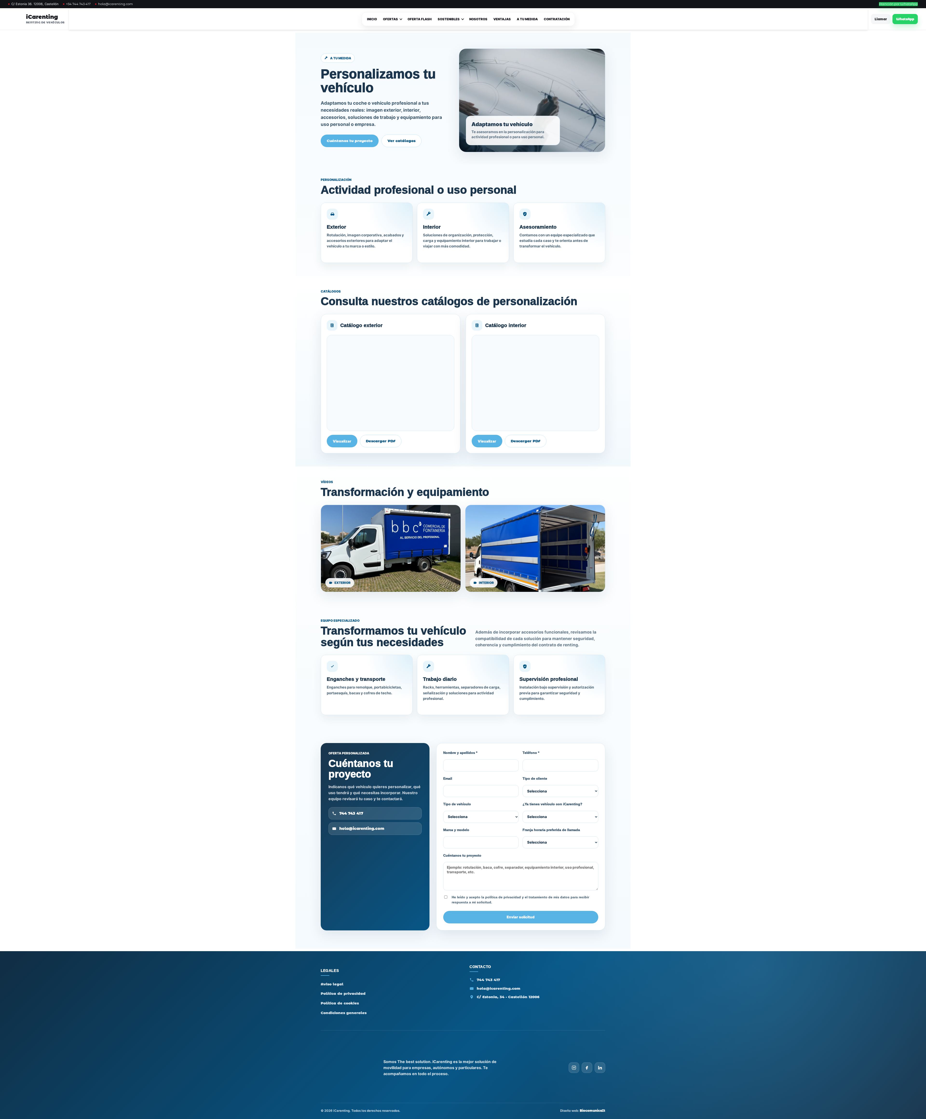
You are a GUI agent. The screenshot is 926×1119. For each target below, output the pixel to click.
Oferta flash (420, 19)
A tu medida (527, 19)
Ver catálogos (401, 140)
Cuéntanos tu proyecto (350, 140)
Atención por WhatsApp (898, 4)
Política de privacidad (343, 993)
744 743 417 (351, 813)
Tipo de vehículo (457, 804)
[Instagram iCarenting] (574, 1067)
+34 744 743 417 (78, 4)
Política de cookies (340, 1003)
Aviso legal (332, 984)
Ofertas (390, 19)
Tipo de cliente (535, 778)
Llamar (881, 19)
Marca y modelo (456, 830)
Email (447, 778)
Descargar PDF (380, 441)
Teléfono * (531, 753)
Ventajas (502, 19)
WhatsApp (905, 19)
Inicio (372, 19)
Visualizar (342, 441)
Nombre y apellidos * (460, 753)
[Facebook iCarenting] (587, 1067)
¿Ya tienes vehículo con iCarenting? (552, 804)
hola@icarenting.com (115, 4)
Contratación (557, 19)
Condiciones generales (344, 1012)
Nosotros (478, 19)
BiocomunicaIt (592, 1110)
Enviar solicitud (521, 917)
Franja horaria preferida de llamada (551, 830)
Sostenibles (449, 19)
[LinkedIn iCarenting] (600, 1067)
